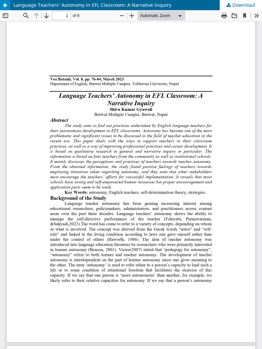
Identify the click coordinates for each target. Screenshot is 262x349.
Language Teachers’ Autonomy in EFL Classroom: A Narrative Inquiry (92, 5)
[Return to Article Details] (5, 5)
